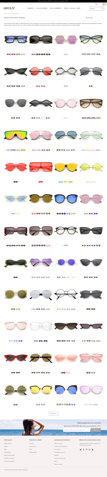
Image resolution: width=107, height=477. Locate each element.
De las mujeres (42, 8)
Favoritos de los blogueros (60, 446)
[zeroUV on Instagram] (89, 450)
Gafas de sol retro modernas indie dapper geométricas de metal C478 (91, 71)
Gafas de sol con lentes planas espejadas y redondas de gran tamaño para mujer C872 (66, 198)
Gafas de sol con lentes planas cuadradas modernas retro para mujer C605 (41, 39)
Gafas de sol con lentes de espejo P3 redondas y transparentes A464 (66, 262)
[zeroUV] (9, 8)
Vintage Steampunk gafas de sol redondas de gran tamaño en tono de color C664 (41, 71)
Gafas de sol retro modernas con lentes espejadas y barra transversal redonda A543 (16, 389)
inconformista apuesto (59, 452)
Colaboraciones (33, 452)
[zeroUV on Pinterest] (86, 450)
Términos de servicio (9, 458)
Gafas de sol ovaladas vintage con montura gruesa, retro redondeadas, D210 (16, 262)
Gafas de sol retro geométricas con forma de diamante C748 (41, 103)
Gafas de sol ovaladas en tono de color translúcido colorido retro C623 (66, 357)
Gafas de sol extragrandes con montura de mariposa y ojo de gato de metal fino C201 (91, 262)
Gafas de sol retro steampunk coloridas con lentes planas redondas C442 (66, 294)
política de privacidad (9, 455)
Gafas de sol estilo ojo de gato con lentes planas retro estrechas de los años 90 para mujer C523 (16, 357)
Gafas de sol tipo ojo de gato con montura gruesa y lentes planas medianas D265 (91, 230)
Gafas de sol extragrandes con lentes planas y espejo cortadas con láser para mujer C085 (66, 103)
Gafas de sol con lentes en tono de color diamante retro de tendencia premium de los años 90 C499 (91, 167)
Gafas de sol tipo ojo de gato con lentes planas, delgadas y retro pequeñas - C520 (66, 326)
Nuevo (66, 8)
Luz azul (72, 8)
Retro (55, 461)
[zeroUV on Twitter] (80, 450)
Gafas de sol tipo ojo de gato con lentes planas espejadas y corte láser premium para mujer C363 (91, 389)
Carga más (53, 413)
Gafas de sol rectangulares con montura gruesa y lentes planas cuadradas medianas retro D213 (16, 230)
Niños (78, 8)
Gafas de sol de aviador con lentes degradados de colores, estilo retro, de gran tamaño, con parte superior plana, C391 (91, 103)
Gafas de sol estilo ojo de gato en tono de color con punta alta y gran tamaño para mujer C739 (91, 39)
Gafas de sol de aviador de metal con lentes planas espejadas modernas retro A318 (41, 135)
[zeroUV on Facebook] (83, 450)
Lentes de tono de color (60, 458)
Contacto (31, 443)
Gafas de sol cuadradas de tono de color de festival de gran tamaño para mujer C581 (41, 167)
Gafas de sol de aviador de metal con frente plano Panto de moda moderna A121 (41, 357)
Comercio (30, 8)
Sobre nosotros (8, 443)
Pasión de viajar (58, 464)
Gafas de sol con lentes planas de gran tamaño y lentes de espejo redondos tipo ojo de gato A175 (66, 389)
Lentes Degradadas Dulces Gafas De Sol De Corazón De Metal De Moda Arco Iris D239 (41, 262)
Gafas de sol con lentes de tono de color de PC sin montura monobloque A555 (41, 326)
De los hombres (56, 8)
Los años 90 (57, 449)
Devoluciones (32, 446)
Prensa (6, 446)
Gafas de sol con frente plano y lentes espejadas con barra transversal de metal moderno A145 (41, 294)
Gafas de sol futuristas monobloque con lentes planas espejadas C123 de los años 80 (66, 167)
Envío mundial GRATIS (45, 1)
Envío (30, 449)
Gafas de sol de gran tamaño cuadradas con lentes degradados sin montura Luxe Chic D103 (41, 230)
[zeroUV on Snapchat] (92, 450)
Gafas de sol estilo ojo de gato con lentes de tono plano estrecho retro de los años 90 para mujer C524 (16, 198)
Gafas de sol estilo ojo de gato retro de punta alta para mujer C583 (16, 71)
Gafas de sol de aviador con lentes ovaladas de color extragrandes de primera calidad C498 (91, 135)
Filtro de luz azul (58, 443)
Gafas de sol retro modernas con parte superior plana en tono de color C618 (16, 39)
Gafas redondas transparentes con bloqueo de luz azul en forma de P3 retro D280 (66, 230)
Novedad (56, 455)
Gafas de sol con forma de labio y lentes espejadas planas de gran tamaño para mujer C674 (66, 71)
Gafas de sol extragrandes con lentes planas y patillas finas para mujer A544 (16, 103)
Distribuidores (7, 452)
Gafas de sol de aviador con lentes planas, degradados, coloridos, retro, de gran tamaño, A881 (66, 135)
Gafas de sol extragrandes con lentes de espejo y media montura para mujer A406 (41, 198)
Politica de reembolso (9, 461)
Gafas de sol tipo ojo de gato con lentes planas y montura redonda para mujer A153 (41, 389)
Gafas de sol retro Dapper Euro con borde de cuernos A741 (91, 294)
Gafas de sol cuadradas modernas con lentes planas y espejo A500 (66, 39)
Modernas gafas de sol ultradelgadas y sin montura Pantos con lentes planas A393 (91, 357)
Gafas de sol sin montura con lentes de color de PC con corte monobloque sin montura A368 (16, 167)
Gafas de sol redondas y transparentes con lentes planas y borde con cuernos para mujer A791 (91, 198)
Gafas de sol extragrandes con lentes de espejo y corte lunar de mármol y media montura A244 (16, 294)
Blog (5, 449)
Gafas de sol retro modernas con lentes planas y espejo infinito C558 (16, 135)
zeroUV (10, 469)
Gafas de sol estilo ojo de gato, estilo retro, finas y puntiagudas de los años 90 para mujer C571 (91, 326)
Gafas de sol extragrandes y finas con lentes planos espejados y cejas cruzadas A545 (16, 326)
